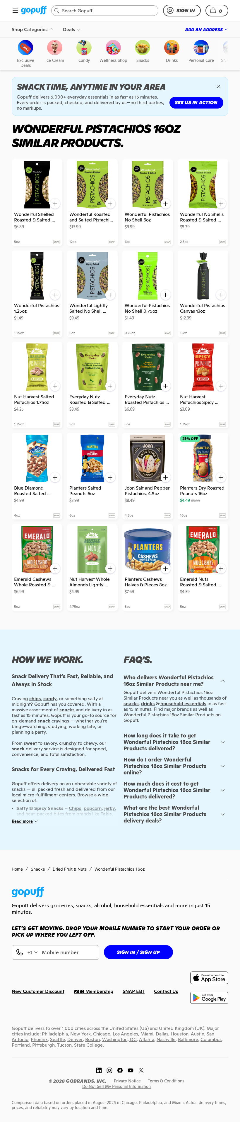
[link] (34, 10)
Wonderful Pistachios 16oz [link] (120, 869)
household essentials (183, 703)
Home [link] (17, 869)
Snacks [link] (38, 869)
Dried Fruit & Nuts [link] (70, 869)
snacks (131, 703)
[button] (216, 10)
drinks (148, 703)
